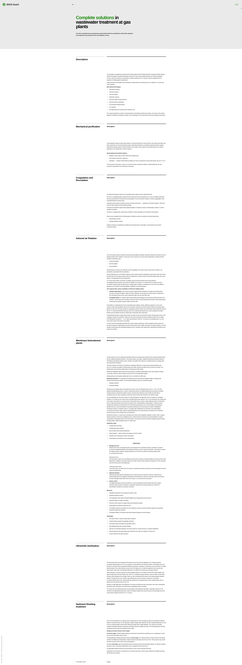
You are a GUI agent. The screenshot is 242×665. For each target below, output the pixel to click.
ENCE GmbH (1, 660)
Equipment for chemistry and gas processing (1, 644)
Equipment (1, 655)
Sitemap (108, 661)
